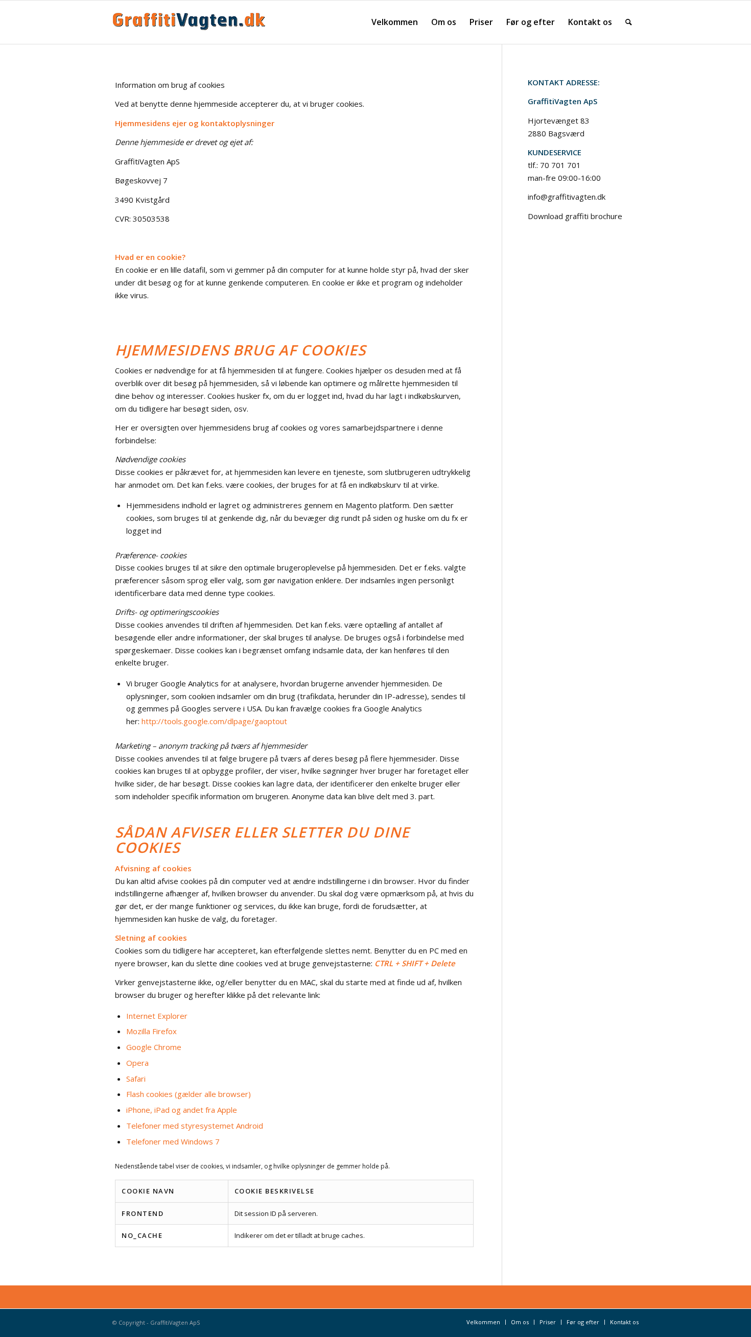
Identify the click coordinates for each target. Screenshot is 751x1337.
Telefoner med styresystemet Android (194, 1125)
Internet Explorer (156, 1016)
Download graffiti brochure (575, 216)
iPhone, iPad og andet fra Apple (181, 1110)
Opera (137, 1063)
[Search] (629, 22)
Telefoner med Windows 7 (173, 1141)
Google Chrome (153, 1047)
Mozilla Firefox (151, 1031)
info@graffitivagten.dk (566, 197)
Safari (136, 1078)
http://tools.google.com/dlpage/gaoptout (214, 721)
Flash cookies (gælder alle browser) (188, 1094)
